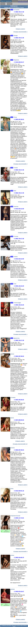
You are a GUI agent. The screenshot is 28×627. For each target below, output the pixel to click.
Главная (3, 3)
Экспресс (9, 3)
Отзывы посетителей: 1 (20, 31)
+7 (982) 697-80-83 (19, 119)
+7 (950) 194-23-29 (19, 286)
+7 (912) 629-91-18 (19, 490)
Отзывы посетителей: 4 (20, 622)
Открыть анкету (20, 29)
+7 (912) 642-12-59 (19, 208)
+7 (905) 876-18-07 (19, 591)
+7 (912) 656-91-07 (19, 62)
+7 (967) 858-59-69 (19, 420)
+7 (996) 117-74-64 (19, 518)
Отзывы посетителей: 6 (20, 551)
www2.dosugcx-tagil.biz (23, 1)
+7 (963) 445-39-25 (19, 399)
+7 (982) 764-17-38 (19, 11)
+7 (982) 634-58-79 (19, 557)
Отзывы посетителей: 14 (20, 444)
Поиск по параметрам (6, 1)
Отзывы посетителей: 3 (20, 164)
